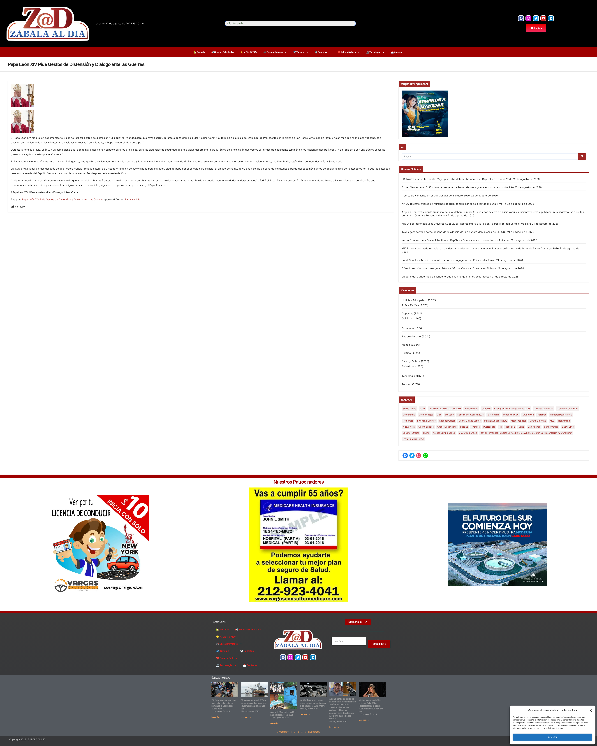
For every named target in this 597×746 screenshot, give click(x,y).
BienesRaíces (471, 408)
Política (406, 352)
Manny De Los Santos (469, 420)
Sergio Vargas (551, 426)
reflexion (510, 426)
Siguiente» (314, 731)
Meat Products (518, 420)
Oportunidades (426, 426)
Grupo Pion (528, 414)
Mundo (406, 344)
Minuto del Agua (538, 420)
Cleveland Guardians (567, 408)
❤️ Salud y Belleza (347, 52)
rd (500, 426)
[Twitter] (536, 18)
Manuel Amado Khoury (495, 420)
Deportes (407, 313)
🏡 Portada (199, 52)
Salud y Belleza (411, 361)
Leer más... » (216, 717)
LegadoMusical (447, 420)
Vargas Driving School (444, 432)
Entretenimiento (411, 336)
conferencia (409, 414)
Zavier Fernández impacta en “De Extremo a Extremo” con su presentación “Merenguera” (526, 432)
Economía (408, 328)
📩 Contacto (397, 52)
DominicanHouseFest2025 (470, 414)
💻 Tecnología (373, 52)
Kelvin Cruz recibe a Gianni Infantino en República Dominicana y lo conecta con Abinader (455, 240)
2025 (422, 408)
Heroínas (541, 414)
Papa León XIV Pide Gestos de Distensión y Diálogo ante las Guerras (62, 199)
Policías (464, 426)
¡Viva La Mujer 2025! (413, 439)
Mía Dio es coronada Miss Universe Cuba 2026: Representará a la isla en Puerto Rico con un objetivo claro (466, 223)
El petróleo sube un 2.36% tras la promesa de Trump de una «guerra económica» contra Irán (458, 187)
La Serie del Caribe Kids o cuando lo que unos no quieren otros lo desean (446, 276)
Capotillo (486, 408)
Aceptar (552, 737)
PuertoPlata (489, 426)
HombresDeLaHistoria (561, 414)
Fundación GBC (511, 414)
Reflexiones (409, 366)
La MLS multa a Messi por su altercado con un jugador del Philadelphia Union (448, 260)
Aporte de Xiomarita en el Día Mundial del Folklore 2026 (436, 195)
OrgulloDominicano (446, 426)
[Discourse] (425, 455)
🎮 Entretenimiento (273, 52)
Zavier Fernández (468, 432)
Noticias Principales (414, 300)
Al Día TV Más (410, 305)
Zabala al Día (132, 199)
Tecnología (408, 376)
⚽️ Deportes (321, 52)
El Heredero (493, 414)
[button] (590, 710)
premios (476, 426)
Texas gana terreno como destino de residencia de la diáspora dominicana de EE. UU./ (454, 231)
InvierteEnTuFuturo (426, 420)
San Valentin (534, 426)
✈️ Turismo (298, 52)
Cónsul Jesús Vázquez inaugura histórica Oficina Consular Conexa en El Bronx (449, 268)
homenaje (408, 420)
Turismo (406, 384)
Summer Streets (411, 432)
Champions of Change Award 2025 (512, 408)
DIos (439, 414)
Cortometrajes (426, 414)
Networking (564, 420)
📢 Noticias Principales (222, 52)
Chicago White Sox (543, 408)
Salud (521, 426)
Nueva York (409, 426)
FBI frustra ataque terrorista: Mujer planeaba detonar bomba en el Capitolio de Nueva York (457, 179)
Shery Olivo (568, 426)
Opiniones (408, 318)
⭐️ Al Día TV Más (248, 52)
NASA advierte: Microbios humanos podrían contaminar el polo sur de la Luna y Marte (454, 203)
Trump (426, 432)
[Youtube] (543, 18)
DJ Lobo (449, 414)
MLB (552, 420)
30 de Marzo (409, 408)
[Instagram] (528, 18)
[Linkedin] (551, 18)
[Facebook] (521, 18)
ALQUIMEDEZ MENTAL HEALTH (445, 408)
